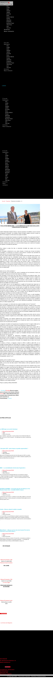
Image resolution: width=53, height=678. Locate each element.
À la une (6, 42)
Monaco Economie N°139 (8, 431)
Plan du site (4, 672)
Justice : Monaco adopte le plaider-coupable (11, 509)
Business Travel (10, 23)
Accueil (3, 201)
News (8, 15)
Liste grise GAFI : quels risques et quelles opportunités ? (14, 448)
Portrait (8, 18)
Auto (8, 26)
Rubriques (7, 44)
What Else (9, 20)
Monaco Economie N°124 (6, 4)
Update (8, 12)
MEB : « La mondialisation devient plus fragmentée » (13, 467)
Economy (9, 13)
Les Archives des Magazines (6, 622)
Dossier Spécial (10, 17)
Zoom (8, 9)
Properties (9, 21)
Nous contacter (9, 31)
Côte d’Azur (9, 24)
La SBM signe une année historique (8, 429)
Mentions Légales (6, 673)
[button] (20, 404)
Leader (8, 7)
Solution (8, 10)
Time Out (9, 27)
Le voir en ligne (6, 582)
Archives (7, 29)
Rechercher (4, 81)
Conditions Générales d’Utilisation (7, 670)
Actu (8, 6)
